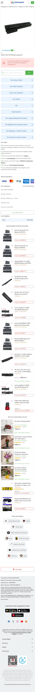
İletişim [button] (4, 647)
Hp (2, 53)
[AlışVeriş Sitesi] (32, 2)
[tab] (17, 639)
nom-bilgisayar (6, 50)
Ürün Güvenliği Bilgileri (28, 186)
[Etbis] (12, 661)
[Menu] (2, 2)
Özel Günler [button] (5, 651)
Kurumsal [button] (5, 643)
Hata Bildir (18, 569)
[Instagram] (17, 621)
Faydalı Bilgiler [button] (6, 639)
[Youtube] (22, 621)
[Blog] (26, 621)
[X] (13, 621)
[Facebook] (9, 621)
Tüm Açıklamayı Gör (17, 212)
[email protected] (16, 580)
